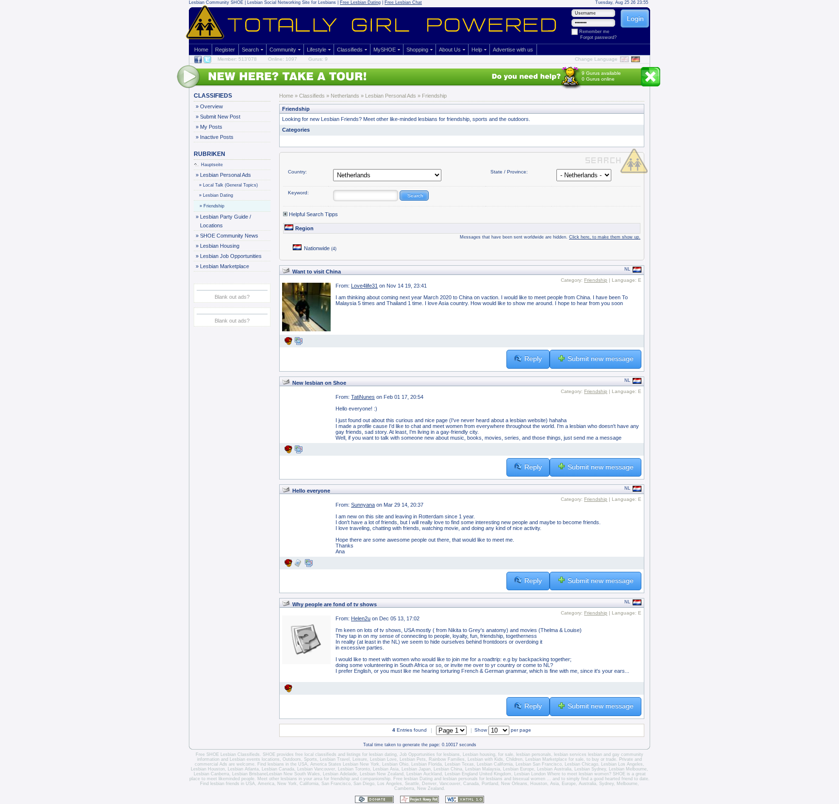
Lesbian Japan (416, 769)
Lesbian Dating (216, 195)
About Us (450, 49)
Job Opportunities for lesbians (430, 754)
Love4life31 (364, 286)
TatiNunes (363, 397)
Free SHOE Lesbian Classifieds (228, 754)
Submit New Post (220, 117)
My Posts (211, 127)
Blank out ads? (232, 297)
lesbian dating (383, 754)
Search (250, 49)
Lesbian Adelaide (340, 773)
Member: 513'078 (237, 59)
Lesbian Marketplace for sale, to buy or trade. (571, 759)
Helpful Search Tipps (312, 214)
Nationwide (320, 248)
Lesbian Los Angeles (622, 764)
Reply (533, 358)
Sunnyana (363, 505)
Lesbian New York (361, 764)
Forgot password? (598, 37)
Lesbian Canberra (211, 773)
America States (325, 764)
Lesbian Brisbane (249, 773)
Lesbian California (495, 764)
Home (201, 49)
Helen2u (360, 618)
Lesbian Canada (278, 769)
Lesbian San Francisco (539, 764)
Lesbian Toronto (354, 769)
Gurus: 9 (318, 59)
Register (225, 49)
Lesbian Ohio (395, 764)
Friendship (212, 206)
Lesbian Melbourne (628, 769)
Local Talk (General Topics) (229, 185)
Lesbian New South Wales (293, 773)
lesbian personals (533, 754)
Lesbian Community (209, 2)
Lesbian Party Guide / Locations (225, 221)
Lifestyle (316, 49)
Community (282, 49)
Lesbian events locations (255, 759)
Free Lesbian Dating (360, 2)
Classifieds (350, 49)
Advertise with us (513, 49)
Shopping (417, 49)
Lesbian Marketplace (224, 266)
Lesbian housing (479, 754)
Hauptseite (212, 164)
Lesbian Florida (426, 764)
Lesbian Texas (459, 764)
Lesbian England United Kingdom (478, 773)
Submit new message (601, 358)
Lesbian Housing (219, 246)
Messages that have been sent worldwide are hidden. (550, 237)
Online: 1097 (282, 59)
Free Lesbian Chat (403, 2)
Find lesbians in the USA (282, 764)
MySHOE (384, 49)
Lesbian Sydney (590, 769)
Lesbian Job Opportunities (231, 256)
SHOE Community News (229, 236)
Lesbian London (530, 773)
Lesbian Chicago (581, 764)
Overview (211, 106)
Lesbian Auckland (424, 773)
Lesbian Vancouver (316, 769)
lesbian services (570, 754)
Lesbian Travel (335, 759)
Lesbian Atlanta (243, 769)
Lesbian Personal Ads (225, 175)
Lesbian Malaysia (482, 769)
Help (476, 49)
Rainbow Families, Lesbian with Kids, (466, 759)
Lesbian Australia (554, 769)
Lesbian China (448, 769)
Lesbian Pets (413, 759)
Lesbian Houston (208, 769)
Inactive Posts (217, 137)
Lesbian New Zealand (381, 773)
